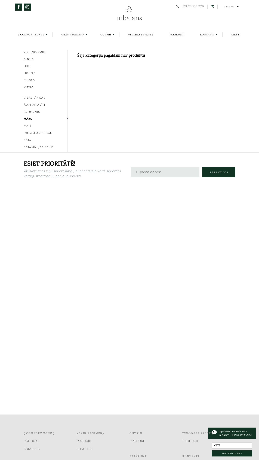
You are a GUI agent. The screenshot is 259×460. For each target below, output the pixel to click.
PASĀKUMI (176, 34)
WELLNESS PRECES (140, 34)
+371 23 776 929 (192, 6)
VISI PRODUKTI (35, 51)
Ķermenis (32, 111)
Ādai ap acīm (34, 104)
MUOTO (29, 80)
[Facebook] (18, 7)
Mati (27, 125)
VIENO (29, 87)
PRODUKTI (31, 441)
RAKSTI (236, 34)
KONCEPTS (32, 449)
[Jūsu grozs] (212, 6)
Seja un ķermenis (39, 147)
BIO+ (27, 66)
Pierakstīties (219, 172)
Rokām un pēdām (38, 133)
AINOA (29, 58)
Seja (27, 140)
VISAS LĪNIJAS (34, 97)
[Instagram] (27, 7)
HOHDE (29, 73)
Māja (28, 118)
